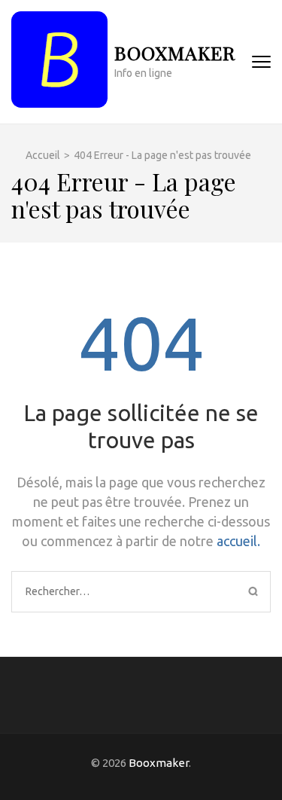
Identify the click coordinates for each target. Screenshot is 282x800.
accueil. (238, 540)
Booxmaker (174, 52)
